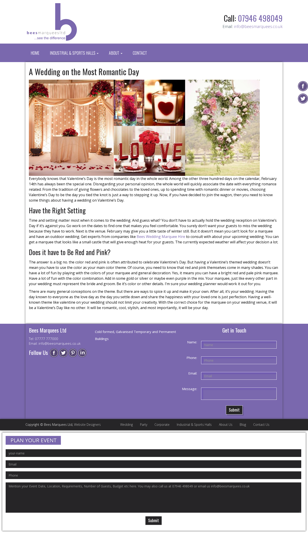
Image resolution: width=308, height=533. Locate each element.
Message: (189, 388)
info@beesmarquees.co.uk (258, 26)
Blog (243, 424)
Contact (140, 53)
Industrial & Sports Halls (73, 53)
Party (143, 424)
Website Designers (87, 424)
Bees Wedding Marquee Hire (161, 236)
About (114, 53)
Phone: (191, 357)
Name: (192, 342)
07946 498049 (260, 18)
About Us (225, 424)
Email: (192, 373)
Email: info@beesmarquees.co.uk (54, 343)
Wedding (126, 424)
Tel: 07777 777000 (43, 338)
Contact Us (261, 424)
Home (35, 53)
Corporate (162, 424)
